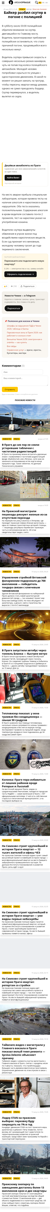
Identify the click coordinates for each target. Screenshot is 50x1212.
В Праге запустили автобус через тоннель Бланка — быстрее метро (24, 652)
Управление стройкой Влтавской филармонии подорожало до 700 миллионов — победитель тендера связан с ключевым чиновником (24, 584)
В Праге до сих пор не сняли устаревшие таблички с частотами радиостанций (20, 448)
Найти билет (13, 177)
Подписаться (13, 308)
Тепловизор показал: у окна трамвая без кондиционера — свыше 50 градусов (22, 717)
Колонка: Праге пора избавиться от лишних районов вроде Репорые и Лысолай (24, 783)
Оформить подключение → (20, 274)
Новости (7, 439)
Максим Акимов (40, 9)
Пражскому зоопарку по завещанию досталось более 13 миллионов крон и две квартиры (24, 1188)
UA (46, 3)
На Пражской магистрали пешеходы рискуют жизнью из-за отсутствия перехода (24, 515)
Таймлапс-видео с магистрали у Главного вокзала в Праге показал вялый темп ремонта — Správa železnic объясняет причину (23, 1051)
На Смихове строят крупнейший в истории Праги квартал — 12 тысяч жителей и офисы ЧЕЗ (25, 849)
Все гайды (11, 346)
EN (43, 3)
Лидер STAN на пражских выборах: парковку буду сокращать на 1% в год (19, 1121)
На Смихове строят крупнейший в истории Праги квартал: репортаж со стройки (25, 982)
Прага (22, 9)
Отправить (10, 389)
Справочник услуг (15, 350)
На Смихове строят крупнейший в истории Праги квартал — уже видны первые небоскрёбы (25, 916)
